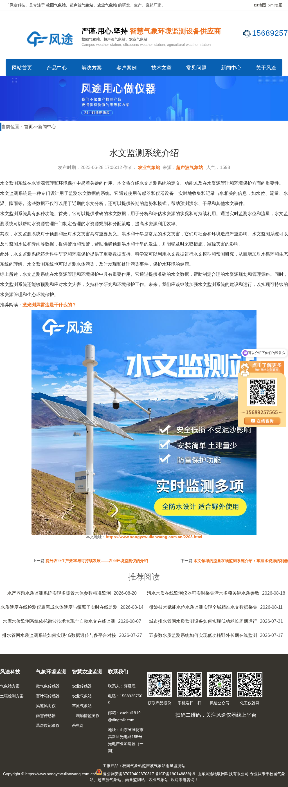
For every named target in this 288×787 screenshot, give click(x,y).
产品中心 (57, 68)
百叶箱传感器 (48, 696)
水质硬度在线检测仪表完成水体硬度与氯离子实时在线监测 (59, 607)
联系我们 (118, 672)
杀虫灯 (78, 725)
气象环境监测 (51, 672)
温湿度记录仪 (48, 725)
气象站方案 (10, 686)
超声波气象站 (189, 167)
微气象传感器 (48, 686)
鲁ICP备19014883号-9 (175, 774)
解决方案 (92, 68)
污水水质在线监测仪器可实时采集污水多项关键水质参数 (203, 593)
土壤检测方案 (12, 696)
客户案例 (126, 68)
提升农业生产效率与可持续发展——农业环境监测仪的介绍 (97, 560)
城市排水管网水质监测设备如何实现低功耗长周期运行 (203, 621)
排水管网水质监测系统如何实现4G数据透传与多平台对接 (59, 635)
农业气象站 (149, 167)
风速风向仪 (46, 705)
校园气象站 (132, 765)
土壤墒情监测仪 (86, 715)
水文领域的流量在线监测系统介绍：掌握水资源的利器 (241, 560)
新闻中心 (231, 68)
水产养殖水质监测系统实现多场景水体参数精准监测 (59, 593)
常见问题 (196, 68)
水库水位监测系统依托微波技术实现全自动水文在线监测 (59, 621)
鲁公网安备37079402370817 (128, 774)
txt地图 (260, 5)
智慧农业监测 (87, 672)
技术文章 (161, 68)
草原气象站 (82, 705)
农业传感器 (82, 686)
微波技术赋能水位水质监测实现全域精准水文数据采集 (203, 607)
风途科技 (10, 672)
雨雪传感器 (46, 715)
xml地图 (275, 5)
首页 (28, 126)
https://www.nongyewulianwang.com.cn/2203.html (154, 537)
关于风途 (266, 68)
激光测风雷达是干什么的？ (49, 304)
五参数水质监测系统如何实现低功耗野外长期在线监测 (203, 635)
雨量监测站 (175, 765)
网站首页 (22, 68)
